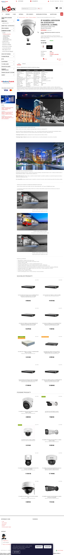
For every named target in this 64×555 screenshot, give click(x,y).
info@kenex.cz (5, 540)
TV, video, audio (5, 64)
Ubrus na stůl (5, 23)
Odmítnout (39, 546)
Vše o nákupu (29, 14)
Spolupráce (4, 524)
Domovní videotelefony (5, 69)
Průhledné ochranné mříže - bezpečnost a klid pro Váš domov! (7, 117)
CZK (61, 1)
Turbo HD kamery (6, 35)
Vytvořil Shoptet (60, 550)
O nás (14, 14)
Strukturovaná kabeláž (7, 51)
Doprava (21, 14)
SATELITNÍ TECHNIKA (6, 54)
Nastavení (16, 552)
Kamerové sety (5, 41)
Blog (3, 105)
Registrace (57, 1)
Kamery (4, 32)
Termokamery (5, 37)
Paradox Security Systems (8, 72)
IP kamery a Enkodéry (7, 34)
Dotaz (46, 59)
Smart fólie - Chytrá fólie (8, 25)
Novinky (8, 14)
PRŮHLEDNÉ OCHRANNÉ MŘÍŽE (7, 18)
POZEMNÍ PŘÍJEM (5, 56)
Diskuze (23, 63)
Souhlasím (47, 546)
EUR (62, 1)
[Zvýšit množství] (43, 46)
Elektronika (5, 61)
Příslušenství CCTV (6, 49)
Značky (3, 75)
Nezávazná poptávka (41, 14)
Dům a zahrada (5, 28)
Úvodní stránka (2, 14)
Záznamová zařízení (6, 44)
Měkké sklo (4, 21)
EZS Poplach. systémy (7, 46)
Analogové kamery (6, 36)
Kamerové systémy (6, 30)
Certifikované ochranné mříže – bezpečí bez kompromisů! (7, 108)
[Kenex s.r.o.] (9, 8)
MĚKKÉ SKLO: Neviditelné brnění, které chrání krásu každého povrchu (7, 113)
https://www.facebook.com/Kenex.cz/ (10, 544)
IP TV (3, 59)
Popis (19, 63)
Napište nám (53, 14)
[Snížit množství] (43, 47)
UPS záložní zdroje (6, 48)
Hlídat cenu (60, 60)
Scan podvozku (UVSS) (7, 39)
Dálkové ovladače (6, 66)
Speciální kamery (6, 38)
